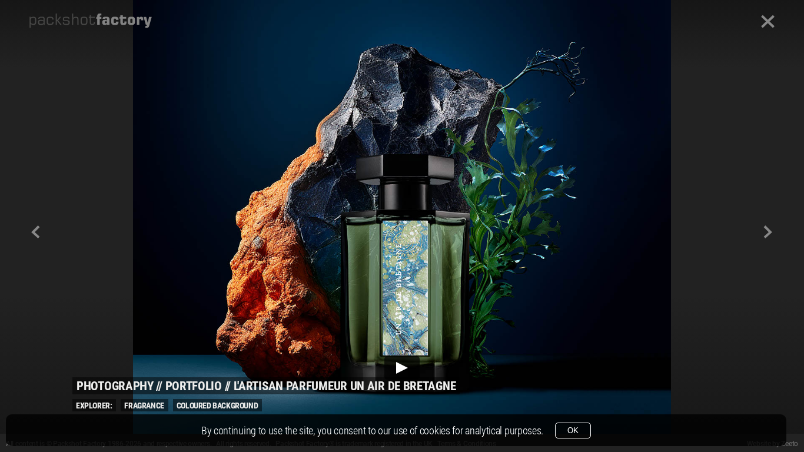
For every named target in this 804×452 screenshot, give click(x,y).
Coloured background (217, 405)
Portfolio (193, 386)
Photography (115, 386)
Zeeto (789, 444)
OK (573, 430)
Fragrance (144, 405)
